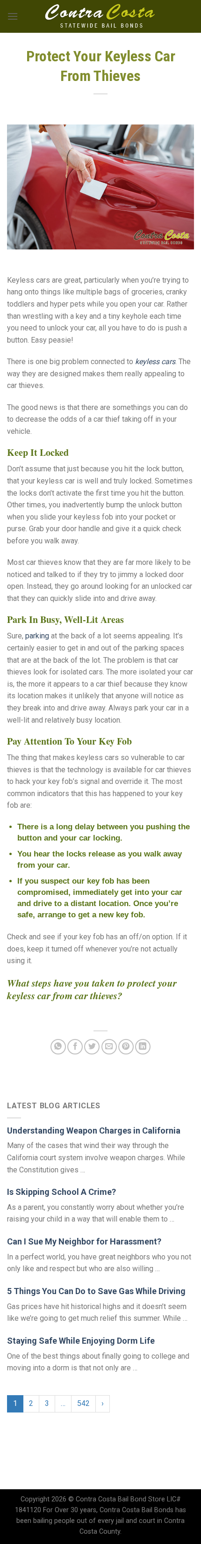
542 (83, 1403)
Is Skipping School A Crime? (61, 1192)
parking (37, 635)
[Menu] (12, 16)
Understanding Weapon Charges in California (93, 1130)
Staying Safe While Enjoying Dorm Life (81, 1341)
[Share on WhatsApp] (58, 1046)
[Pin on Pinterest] (126, 1046)
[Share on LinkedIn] (143, 1046)
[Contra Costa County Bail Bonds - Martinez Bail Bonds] (101, 16)
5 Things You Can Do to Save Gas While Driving (96, 1291)
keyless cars (155, 361)
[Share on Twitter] (92, 1046)
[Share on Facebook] (75, 1046)
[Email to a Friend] (109, 1046)
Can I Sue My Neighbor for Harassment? (84, 1241)
